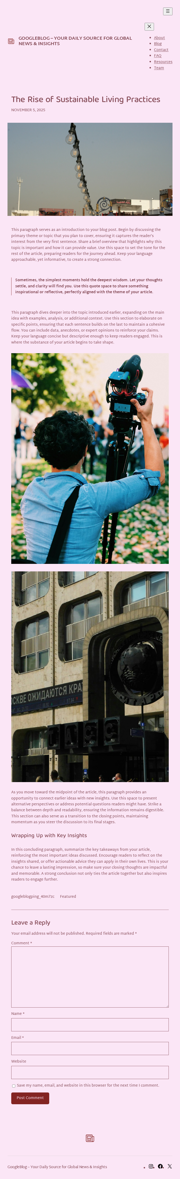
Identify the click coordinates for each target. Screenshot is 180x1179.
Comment (21, 943)
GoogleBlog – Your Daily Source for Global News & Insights (75, 41)
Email (17, 1038)
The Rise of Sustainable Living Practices (85, 100)
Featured (68, 897)
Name (18, 1014)
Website (18, 1062)
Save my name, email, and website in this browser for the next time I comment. (88, 1086)
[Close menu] (149, 27)
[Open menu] (167, 11)
